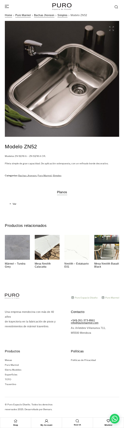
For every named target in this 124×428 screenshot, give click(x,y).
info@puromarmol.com (84, 322)
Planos (62, 192)
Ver (14, 203)
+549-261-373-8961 (83, 320)
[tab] (62, 192)
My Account (46, 425)
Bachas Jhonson (44, 15)
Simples (62, 15)
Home (8, 15)
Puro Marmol (23, 15)
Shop (15, 425)
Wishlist (108, 425)
